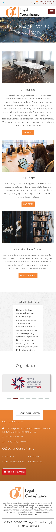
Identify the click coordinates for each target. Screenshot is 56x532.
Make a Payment (15, 471)
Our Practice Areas (14, 461)
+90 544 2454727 (48, 3)
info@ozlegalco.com (46, 1)
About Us (9, 456)
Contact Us (36, 461)
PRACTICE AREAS (28, 275)
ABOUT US (28, 132)
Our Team (35, 456)
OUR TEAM (28, 204)
